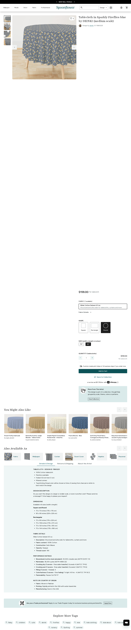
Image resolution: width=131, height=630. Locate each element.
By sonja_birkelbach (117, 440)
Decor (25, 7)
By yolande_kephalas (95, 440)
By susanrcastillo (73, 438)
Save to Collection (103, 377)
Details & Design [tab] (46, 464)
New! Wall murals (65, 2)
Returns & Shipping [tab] (65, 464)
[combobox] (103, 8)
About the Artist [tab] (85, 464)
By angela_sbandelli (9, 438)
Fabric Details (85, 312)
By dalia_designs (51, 440)
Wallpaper (6, 7)
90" (88, 344)
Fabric (34, 7)
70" (81, 344)
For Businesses (45, 7)
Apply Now (107, 603)
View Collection (94, 399)
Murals (16, 7)
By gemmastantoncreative (32, 440)
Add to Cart (103, 371)
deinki (91, 25)
